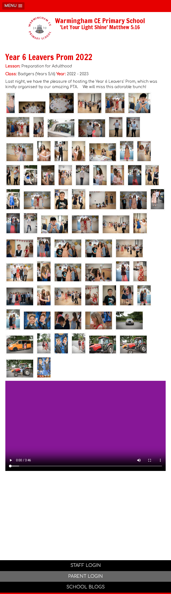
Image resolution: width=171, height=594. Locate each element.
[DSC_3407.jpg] (61, 199)
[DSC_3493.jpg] (152, 175)
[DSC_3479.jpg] (116, 224)
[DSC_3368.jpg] (13, 199)
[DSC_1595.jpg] (38, 127)
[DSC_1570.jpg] (98, 248)
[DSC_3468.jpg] (17, 127)
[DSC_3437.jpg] (102, 152)
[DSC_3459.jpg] (54, 224)
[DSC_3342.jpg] (78, 343)
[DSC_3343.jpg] (44, 343)
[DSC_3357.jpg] (129, 320)
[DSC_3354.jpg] (19, 345)
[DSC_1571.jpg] (68, 272)
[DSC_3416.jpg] (44, 151)
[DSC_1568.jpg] (68, 248)
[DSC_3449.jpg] (13, 223)
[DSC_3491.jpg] (140, 223)
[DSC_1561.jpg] (37, 320)
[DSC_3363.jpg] (61, 128)
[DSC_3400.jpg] (48, 175)
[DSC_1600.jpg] (126, 295)
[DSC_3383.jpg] (19, 296)
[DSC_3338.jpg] (157, 199)
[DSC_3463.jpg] (85, 224)
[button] (13, 6)
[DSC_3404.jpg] (133, 127)
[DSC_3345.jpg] (102, 345)
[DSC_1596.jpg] (68, 320)
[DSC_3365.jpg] (30, 175)
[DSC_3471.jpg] (19, 152)
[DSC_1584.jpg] (98, 272)
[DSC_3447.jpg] (122, 271)
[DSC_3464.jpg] (37, 200)
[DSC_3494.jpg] (78, 199)
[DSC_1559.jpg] (44, 271)
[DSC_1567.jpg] (126, 151)
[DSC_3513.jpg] (102, 200)
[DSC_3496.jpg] (13, 175)
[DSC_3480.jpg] (129, 248)
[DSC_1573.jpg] (109, 295)
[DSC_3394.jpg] (44, 295)
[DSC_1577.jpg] (92, 295)
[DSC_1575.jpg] (19, 248)
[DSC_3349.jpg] (133, 345)
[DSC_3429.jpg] (32, 107)
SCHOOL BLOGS (85, 587)
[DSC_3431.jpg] (61, 103)
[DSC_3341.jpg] (10, 103)
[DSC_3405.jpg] (140, 271)
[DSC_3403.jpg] (115, 127)
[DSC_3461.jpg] (133, 200)
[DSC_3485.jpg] (65, 175)
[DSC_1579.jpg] (98, 320)
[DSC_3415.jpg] (78, 151)
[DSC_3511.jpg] (144, 151)
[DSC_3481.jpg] (68, 296)
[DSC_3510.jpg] (44, 367)
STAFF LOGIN (85, 565)
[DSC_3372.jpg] (82, 175)
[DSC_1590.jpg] (144, 295)
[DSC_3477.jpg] (89, 103)
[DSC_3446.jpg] (44, 247)
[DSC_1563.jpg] (61, 343)
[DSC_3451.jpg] (91, 128)
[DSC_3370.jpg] (30, 223)
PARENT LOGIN (85, 576)
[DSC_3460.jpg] (139, 103)
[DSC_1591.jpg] (13, 319)
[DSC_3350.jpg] (19, 369)
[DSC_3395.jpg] (61, 151)
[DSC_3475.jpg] (19, 272)
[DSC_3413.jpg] (100, 175)
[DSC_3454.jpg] (134, 175)
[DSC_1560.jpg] (117, 175)
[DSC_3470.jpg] (114, 103)
